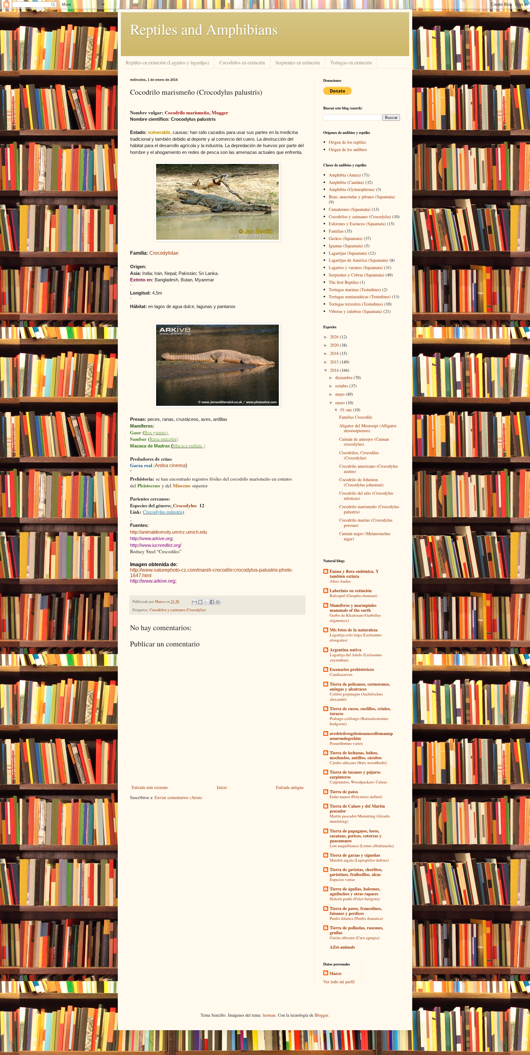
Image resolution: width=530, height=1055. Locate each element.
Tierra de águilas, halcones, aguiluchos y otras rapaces (355, 891)
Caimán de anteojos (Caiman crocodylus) (364, 441)
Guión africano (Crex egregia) (354, 937)
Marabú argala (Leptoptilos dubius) (359, 860)
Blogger (321, 1015)
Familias (336, 231)
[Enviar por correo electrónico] (194, 602)
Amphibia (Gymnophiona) (352, 189)
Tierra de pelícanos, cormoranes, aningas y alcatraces (360, 686)
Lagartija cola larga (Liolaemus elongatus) (356, 637)
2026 (335, 337)
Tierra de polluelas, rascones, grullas (356, 930)
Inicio (222, 787)
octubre (342, 386)
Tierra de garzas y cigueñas (355, 855)
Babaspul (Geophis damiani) (353, 595)
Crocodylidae (164, 253)
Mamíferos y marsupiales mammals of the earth (353, 607)
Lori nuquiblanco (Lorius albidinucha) (362, 845)
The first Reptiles (344, 282)
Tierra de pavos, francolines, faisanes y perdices (356, 910)
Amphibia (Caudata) (346, 182)
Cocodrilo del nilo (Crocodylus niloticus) (366, 495)
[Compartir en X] (206, 602)
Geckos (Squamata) (346, 238)
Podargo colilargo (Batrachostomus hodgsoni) (359, 721)
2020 (335, 345)
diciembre (344, 377)
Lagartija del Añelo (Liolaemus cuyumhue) (356, 657)
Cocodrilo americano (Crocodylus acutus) (368, 468)
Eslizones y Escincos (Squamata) (357, 224)
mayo (340, 394)
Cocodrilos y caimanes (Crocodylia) (178, 609)
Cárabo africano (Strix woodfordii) (358, 762)
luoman (269, 1015)
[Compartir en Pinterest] (218, 602)
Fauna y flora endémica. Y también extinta (354, 573)
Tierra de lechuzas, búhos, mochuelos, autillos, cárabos (356, 755)
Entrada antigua (289, 787)
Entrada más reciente (150, 787)
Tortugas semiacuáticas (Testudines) (360, 296)
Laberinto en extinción (351, 590)
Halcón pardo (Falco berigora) (355, 898)
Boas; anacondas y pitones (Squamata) (362, 197)
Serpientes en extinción (297, 62)
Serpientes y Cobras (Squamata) (356, 275)
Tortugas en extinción (351, 62)
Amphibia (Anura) (345, 175)
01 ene (346, 410)
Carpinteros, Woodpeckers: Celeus (358, 782)
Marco (335, 973)
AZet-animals (342, 947)
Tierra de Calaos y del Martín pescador (357, 808)
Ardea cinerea (170, 465)
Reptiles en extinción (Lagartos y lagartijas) (167, 62)
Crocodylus (185, 505)
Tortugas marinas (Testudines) (355, 289)
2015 (335, 362)
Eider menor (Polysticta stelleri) (356, 796)
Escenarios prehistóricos (352, 669)
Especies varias (342, 879)
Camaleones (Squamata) (350, 209)
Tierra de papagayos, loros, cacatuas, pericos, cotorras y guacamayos (356, 836)
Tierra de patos (344, 791)
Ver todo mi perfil (339, 982)
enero (340, 403)
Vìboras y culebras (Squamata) (355, 311)
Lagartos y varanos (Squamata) (356, 267)
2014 (335, 370)
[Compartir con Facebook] (212, 602)
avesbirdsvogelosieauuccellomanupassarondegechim (361, 735)
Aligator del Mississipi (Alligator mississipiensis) (368, 428)
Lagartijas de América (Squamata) (358, 260)
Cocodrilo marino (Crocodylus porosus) (365, 522)
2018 (335, 353)
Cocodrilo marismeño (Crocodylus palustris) (369, 509)
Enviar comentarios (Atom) (178, 797)
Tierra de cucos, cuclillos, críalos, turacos (360, 711)
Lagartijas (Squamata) (348, 253)
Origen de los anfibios (348, 149)
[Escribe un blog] (200, 602)
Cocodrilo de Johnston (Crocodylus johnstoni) (361, 482)
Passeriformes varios (346, 743)
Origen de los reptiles (347, 142)
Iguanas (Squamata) (346, 246)
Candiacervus (341, 674)
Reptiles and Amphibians (204, 29)
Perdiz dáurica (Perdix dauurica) (356, 918)
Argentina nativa (345, 649)
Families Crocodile (355, 417)
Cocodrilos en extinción (242, 62)
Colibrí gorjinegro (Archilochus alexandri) (356, 696)
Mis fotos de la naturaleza (354, 630)
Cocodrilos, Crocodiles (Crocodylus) (359, 455)
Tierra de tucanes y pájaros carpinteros (355, 774)
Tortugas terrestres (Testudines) (356, 304)
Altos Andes (340, 581)
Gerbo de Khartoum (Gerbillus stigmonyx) (355, 617)
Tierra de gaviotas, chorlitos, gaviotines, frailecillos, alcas (356, 872)
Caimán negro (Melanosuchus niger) (364, 536)
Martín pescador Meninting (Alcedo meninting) (360, 818)
